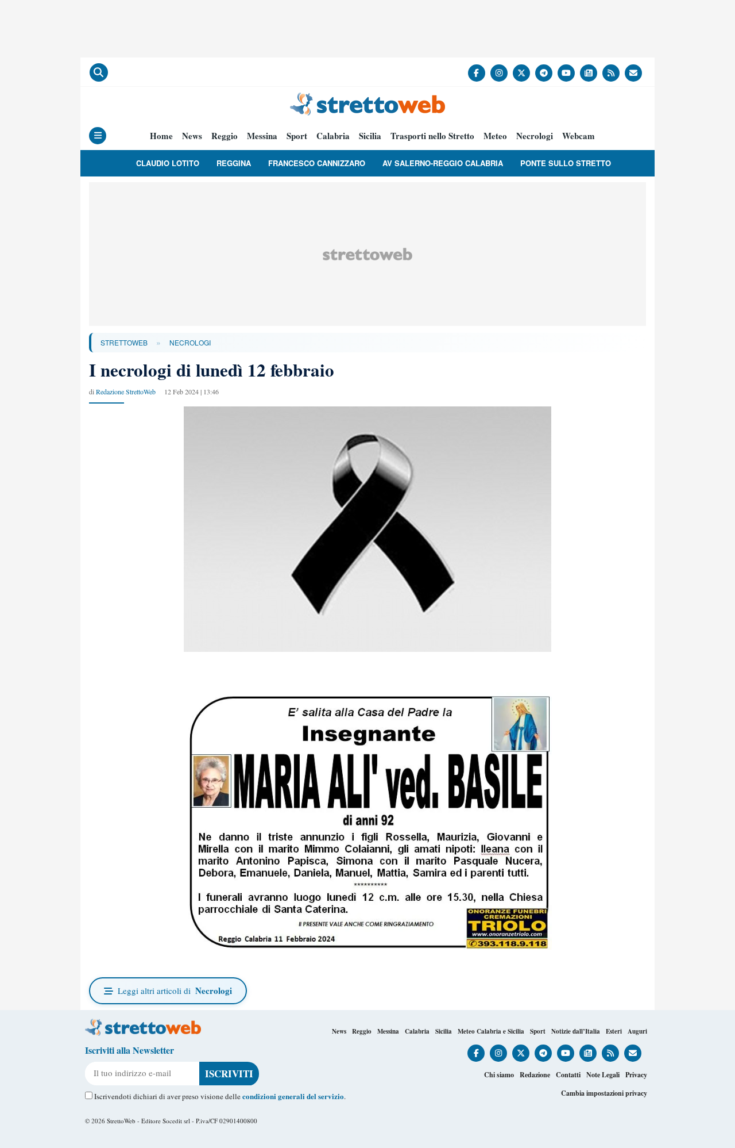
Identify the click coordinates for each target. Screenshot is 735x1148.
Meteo (495, 136)
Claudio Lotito (167, 163)
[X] (521, 73)
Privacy (636, 1075)
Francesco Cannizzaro (316, 163)
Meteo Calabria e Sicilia (491, 1031)
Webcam (578, 136)
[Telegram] (543, 73)
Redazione (535, 1075)
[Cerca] (99, 72)
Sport (297, 136)
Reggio (224, 136)
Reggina (233, 163)
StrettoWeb (124, 342)
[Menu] (97, 135)
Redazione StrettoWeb (126, 391)
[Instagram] (499, 73)
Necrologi (534, 136)
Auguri (637, 1031)
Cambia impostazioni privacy (604, 1093)
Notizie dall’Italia (575, 1031)
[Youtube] (566, 73)
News (192, 136)
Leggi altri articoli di (175, 990)
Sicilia (370, 136)
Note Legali (603, 1075)
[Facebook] (476, 73)
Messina (262, 136)
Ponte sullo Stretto (565, 163)
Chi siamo (499, 1075)
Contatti (568, 1075)
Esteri (614, 1031)
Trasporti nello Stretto (432, 136)
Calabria (333, 136)
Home (161, 136)
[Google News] (588, 73)
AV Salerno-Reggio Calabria (442, 163)
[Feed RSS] (611, 73)
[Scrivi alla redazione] (633, 73)
